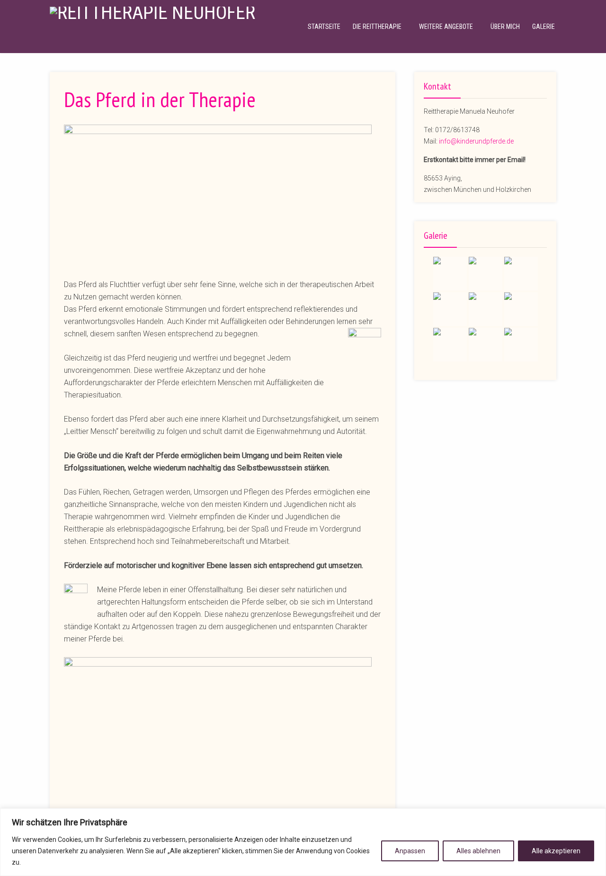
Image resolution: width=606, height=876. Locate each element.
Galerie (543, 26)
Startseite (324, 26)
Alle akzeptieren (556, 851)
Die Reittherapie (377, 26)
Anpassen (410, 851)
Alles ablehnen (478, 851)
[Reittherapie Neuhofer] (152, 11)
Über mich (505, 26)
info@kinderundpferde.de (476, 141)
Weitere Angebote (446, 26)
